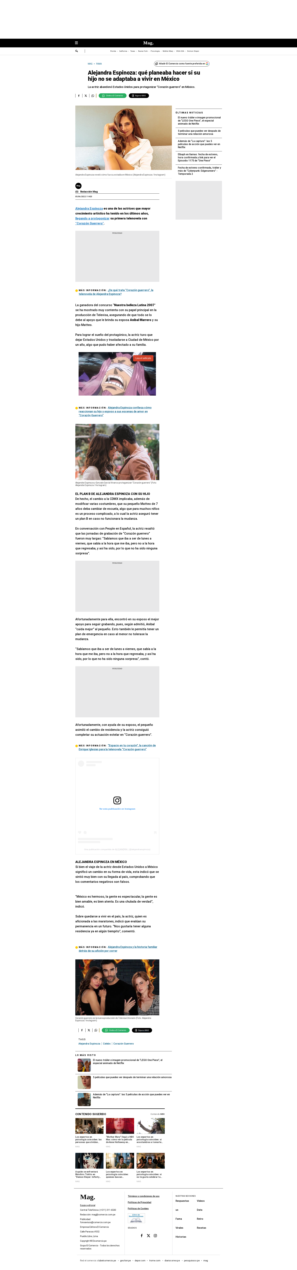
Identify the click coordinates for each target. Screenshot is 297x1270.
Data (199, 1209)
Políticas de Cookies (138, 1208)
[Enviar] (77, 51)
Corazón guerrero (123, 1043)
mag (205, 1260)
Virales (179, 1227)
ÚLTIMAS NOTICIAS (189, 112)
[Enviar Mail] (77, 192)
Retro (200, 1218)
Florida (113, 51)
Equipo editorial (87, 1205)
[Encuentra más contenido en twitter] (85, 96)
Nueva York (143, 51)
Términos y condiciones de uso (143, 1196)
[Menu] (78, 43)
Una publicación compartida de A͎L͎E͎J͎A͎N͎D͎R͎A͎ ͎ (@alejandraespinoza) (117, 849)
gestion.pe (125, 1260)
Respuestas (182, 1200)
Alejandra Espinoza (89, 1043)
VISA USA (180, 51)
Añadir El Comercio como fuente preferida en (182, 63)
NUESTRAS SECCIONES (186, 1196)
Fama (179, 1218)
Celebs (107, 1043)
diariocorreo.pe (172, 1260)
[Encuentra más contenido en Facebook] (78, 96)
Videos (201, 1200)
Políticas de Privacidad (139, 1202)
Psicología (155, 51)
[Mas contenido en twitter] (148, 1235)
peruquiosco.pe (192, 1260)
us (177, 1209)
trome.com (155, 1260)
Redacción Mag (89, 191)
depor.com (140, 1260)
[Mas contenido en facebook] (141, 1235)
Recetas (201, 1227)
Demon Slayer (193, 51)
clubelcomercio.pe (106, 1260)
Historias (181, 1236)
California (123, 51)
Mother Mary (168, 51)
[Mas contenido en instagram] (155, 1235)
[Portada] (87, 1202)
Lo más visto (85, 1055)
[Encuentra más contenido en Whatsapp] (92, 96)
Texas (132, 51)
